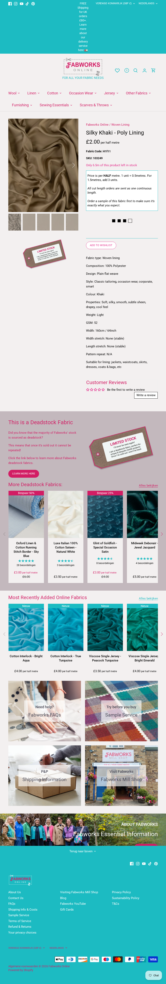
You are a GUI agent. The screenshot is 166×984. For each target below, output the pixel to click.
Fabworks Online (97, 124)
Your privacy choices (22, 932)
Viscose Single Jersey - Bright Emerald (145, 658)
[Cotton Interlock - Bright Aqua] (26, 627)
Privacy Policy (121, 892)
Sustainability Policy (125, 898)
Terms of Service (19, 921)
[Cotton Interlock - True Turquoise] (65, 627)
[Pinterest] (33, 3)
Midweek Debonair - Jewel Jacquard (144, 545)
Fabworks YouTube (73, 904)
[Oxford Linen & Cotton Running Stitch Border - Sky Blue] (26, 514)
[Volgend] (161, 534)
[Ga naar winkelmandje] (153, 70)
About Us (14, 892)
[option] (43, 165)
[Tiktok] (27, 3)
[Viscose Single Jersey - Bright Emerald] (144, 627)
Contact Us (15, 898)
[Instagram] (15, 3)
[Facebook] (10, 3)
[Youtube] (21, 3)
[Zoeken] (135, 70)
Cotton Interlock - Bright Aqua (26, 658)
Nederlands (146, 3)
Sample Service (18, 915)
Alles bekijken (148, 485)
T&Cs (115, 904)
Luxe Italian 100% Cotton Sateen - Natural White (66, 547)
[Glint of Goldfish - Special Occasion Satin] (105, 514)
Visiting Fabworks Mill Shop (79, 892)
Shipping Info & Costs (22, 909)
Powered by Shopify (20, 970)
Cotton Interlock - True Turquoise (65, 658)
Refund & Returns (19, 927)
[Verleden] (4, 534)
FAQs (11, 904)
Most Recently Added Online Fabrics (47, 597)
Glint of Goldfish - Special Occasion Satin (105, 547)
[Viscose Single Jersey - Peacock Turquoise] (105, 627)
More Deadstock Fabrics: (35, 484)
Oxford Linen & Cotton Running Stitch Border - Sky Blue (26, 549)
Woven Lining (120, 124)
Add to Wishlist (101, 245)
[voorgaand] (18, 165)
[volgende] (68, 165)
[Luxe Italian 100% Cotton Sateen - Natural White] (65, 514)
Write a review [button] (145, 395)
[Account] (144, 70)
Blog (63, 898)
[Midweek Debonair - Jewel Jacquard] (144, 514)
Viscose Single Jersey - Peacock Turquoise (105, 658)
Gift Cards (67, 909)
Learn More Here (23, 473)
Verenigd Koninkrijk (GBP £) (114, 3)
